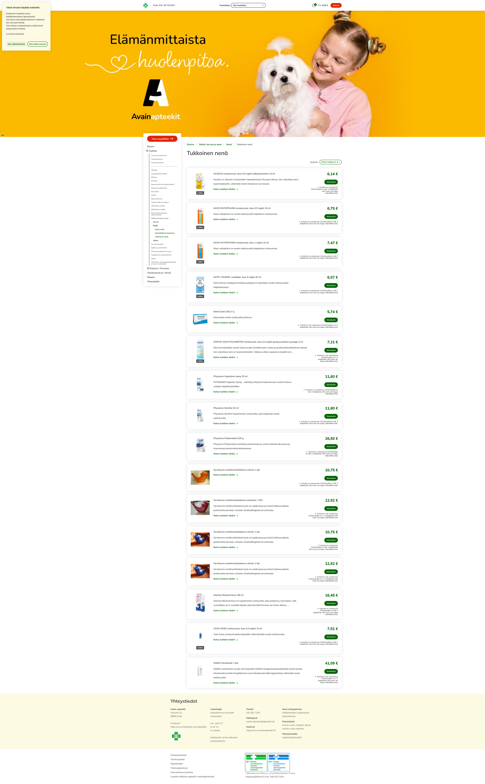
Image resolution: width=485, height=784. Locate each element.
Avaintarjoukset (157, 163)
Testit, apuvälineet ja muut (161, 251)
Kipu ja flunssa (156, 199)
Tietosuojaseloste (179, 768)
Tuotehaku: (225, 5)
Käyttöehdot (177, 763)
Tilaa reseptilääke (160, 139)
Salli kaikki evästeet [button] (37, 44)
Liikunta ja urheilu (158, 206)
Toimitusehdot (178, 759)
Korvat (156, 222)
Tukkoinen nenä (161, 237)
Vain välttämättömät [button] (16, 44)
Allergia (154, 170)
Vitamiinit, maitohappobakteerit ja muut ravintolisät (163, 263)
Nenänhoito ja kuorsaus (165, 233)
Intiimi (153, 195)
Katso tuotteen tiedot (224, 189)
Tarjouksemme (157, 159)
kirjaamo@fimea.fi (255, 776)
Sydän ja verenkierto (159, 248)
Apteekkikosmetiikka (159, 174)
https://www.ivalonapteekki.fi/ (261, 730)
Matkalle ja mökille (158, 209)
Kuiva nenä (159, 229)
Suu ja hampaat (157, 244)
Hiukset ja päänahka (159, 188)
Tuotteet (153, 150)
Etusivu (150, 146)
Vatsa (153, 258)
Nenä (155, 225)
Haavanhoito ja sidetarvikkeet (162, 184)
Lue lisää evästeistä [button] (15, 34)
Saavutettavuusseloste (182, 772)
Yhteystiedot (153, 281)
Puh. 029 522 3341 (274, 776)
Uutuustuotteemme (158, 155)
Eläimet (154, 177)
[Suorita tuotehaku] (263, 5)
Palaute (151, 277)
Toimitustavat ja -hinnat (159, 272)
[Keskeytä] (2, 135)
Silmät (155, 240)
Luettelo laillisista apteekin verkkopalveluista (192, 776)
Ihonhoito (155, 191)
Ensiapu (154, 181)
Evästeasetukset (179, 755)
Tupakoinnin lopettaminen (161, 255)
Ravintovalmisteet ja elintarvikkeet (159, 214)
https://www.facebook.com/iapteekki (189, 726)
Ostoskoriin (331, 182)
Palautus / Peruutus (159, 268)
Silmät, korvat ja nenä (159, 218)
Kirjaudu (336, 5)
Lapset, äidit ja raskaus (160, 202)
